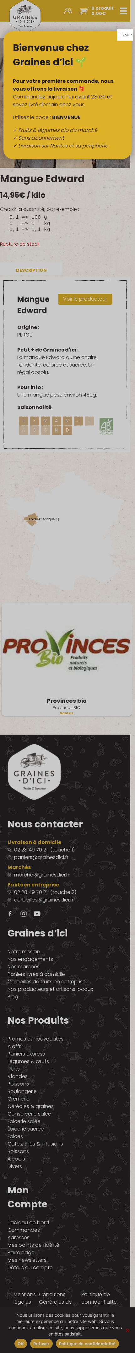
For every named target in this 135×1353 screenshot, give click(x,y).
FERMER (125, 34)
